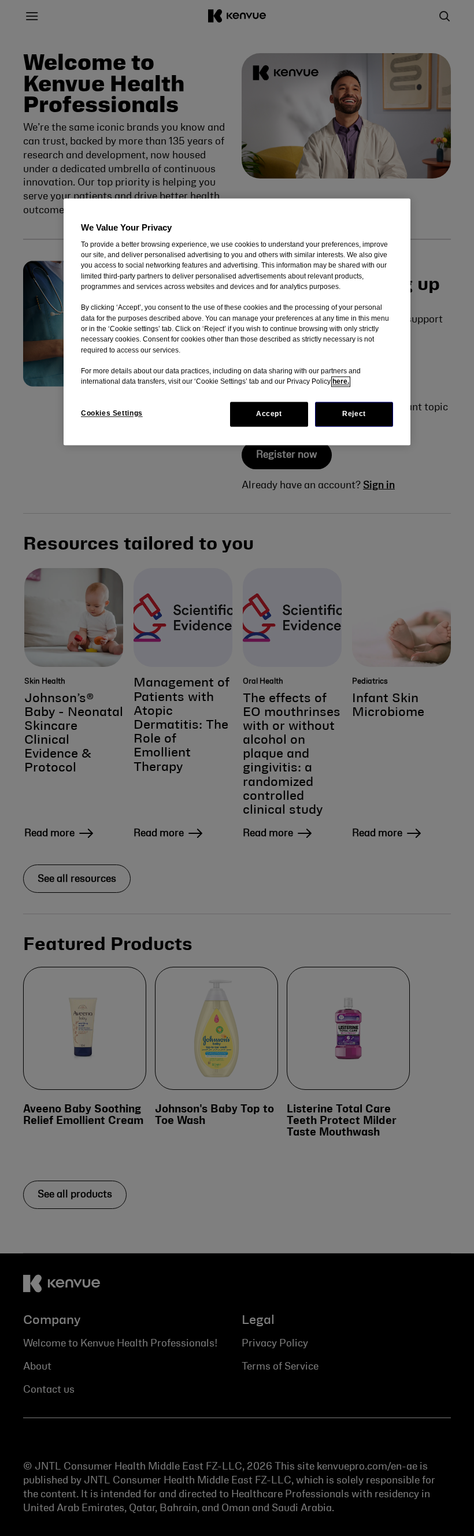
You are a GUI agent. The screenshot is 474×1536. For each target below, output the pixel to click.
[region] (237, 321)
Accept (269, 414)
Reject (354, 414)
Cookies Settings (112, 413)
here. (340, 382)
